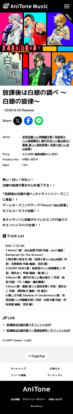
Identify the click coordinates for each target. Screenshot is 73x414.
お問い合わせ (55, 399)
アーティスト (54, 375)
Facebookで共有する (28, 120)
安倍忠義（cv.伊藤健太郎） (38, 137)
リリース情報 (18, 375)
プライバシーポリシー (34, 399)
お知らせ (55, 368)
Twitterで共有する (17, 120)
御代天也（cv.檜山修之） (55, 141)
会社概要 (15, 399)
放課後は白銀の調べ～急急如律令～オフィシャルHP (38, 330)
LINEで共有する (38, 120)
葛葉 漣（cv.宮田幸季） (35, 145)
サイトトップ (18, 368)
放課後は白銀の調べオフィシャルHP (29, 325)
